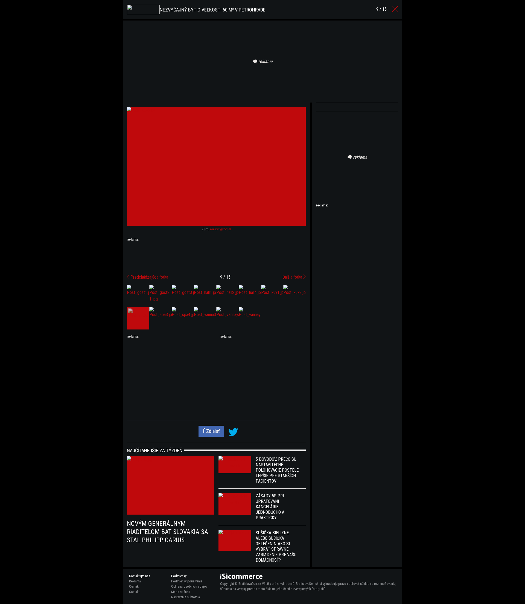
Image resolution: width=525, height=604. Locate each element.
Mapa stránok (180, 592)
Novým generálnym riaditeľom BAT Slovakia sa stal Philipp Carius (167, 532)
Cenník (134, 586)
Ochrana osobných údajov (189, 586)
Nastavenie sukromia (185, 597)
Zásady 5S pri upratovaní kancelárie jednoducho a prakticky (270, 506)
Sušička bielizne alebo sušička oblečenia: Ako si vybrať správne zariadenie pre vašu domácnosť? (276, 546)
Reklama (135, 581)
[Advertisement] (216, 256)
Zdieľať (212, 431)
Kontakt (134, 592)
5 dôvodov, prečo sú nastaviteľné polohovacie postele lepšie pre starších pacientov (277, 470)
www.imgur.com (220, 229)
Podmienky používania (186, 581)
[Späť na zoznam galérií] (395, 9)
